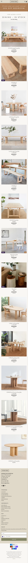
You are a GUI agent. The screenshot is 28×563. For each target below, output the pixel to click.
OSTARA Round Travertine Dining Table (14, 392)
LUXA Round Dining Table (14, 117)
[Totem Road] (14, 2)
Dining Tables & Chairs (6, 508)
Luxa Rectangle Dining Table (14, 151)
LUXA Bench (14, 185)
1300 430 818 (5, 477)
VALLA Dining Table (14, 254)
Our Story (3, 492)
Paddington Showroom (6, 496)
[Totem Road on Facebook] (1, 486)
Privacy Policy (4, 524)
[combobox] (3, 536)
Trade (2, 500)
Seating (2, 509)
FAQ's (2, 517)
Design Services (4, 499)
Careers (3, 497)
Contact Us (3, 515)
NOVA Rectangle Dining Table (14, 48)
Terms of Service (4, 522)
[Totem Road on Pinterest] (4, 486)
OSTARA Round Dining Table (14, 461)
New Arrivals (4, 505)
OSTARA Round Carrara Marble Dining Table (14, 426)
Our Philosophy (4, 493)
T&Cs (2, 521)
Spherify (14, 558)
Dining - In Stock (16, 14)
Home (8, 14)
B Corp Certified (4, 494)
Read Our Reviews (5, 511)
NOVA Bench (14, 82)
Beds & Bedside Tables (5, 506)
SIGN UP (14, 539)
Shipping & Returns (5, 518)
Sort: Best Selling (14, 19)
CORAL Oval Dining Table (14, 323)
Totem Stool (14, 289)
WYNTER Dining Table (14, 220)
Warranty (3, 520)
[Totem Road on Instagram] (3, 486)
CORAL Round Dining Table (14, 357)
